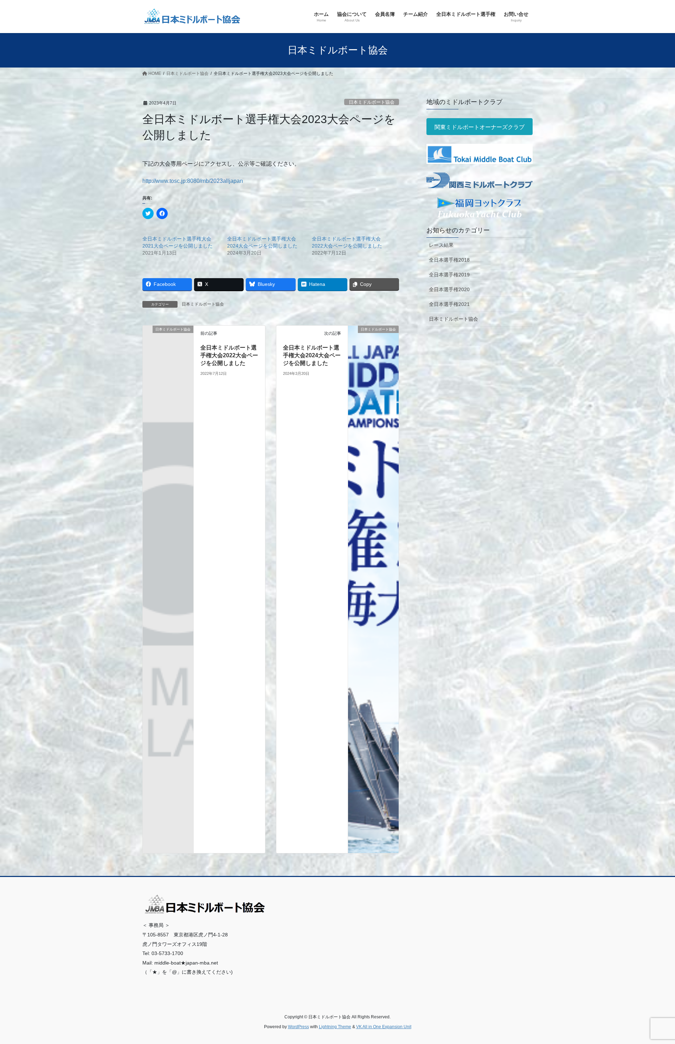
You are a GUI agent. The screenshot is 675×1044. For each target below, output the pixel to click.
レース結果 (441, 245)
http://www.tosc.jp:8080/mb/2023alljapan (192, 181)
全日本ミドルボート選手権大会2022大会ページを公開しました (229, 355)
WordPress (298, 1026)
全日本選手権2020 (449, 289)
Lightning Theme (335, 1026)
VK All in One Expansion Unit (383, 1026)
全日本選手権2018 (449, 260)
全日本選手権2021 (449, 304)
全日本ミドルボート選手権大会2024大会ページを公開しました (312, 355)
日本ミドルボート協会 (371, 102)
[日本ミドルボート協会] (168, 341)
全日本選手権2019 (449, 274)
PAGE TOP (653, 1006)
